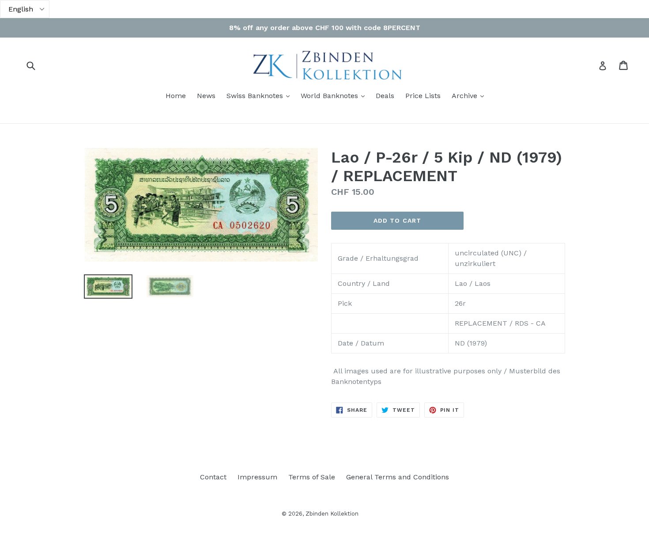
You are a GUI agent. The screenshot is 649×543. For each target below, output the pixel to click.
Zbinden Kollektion (332, 513)
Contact (213, 477)
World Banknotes (335, 95)
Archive (470, 95)
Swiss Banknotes (260, 95)
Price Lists (423, 95)
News (206, 95)
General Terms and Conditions (397, 477)
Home (176, 95)
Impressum (257, 477)
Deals (385, 95)
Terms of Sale (311, 477)
